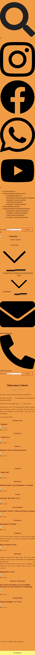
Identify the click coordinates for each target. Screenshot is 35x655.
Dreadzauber (13, 236)
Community (17, 294)
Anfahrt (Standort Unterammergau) (16, 215)
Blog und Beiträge (11, 270)
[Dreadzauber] (4, 238)
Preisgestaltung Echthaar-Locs (14, 195)
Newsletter (22, 293)
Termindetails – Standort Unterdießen (16, 200)
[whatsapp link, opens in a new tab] (17, 154)
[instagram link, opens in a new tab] (17, 78)
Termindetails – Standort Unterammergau (17, 213)
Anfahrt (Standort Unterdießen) (15, 202)
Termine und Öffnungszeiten (26, 273)
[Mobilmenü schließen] (0, 232)
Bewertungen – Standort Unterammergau (17, 217)
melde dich (21, 403)
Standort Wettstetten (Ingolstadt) (11, 206)
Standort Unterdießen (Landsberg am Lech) (14, 193)
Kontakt (19, 275)
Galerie (24, 270)
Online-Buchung (7, 291)
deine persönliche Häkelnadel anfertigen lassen (21, 561)
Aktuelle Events (18, 270)
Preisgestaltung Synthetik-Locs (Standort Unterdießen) (21, 197)
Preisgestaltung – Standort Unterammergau (17, 210)
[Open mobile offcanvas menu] (0, 187)
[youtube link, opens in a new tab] (17, 185)
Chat (26, 293)
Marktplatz (16, 273)
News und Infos (14, 245)
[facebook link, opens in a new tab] (17, 114)
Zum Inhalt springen (5, 1)
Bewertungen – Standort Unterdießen (16, 204)
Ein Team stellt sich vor (9, 191)
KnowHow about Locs (8, 273)
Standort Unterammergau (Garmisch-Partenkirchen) (16, 208)
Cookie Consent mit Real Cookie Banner (14, 649)
